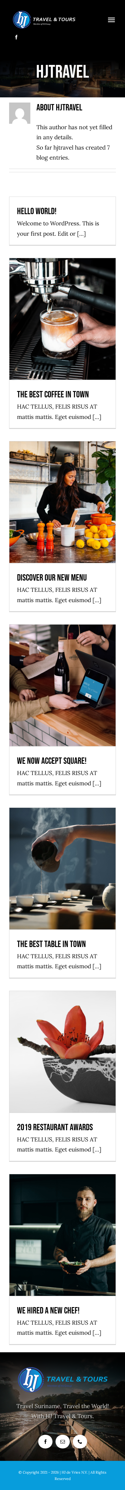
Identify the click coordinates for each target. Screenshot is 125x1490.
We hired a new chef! (62, 1224)
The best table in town (62, 858)
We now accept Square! (62, 675)
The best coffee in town (62, 308)
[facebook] (16, 37)
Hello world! (36, 211)
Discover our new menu (62, 492)
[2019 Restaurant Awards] (62, 1052)
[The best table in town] (62, 868)
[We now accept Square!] (62, 685)
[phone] (80, 1441)
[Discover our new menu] (62, 502)
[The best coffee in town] (62, 319)
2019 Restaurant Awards (62, 1041)
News (62, 330)
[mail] (63, 1441)
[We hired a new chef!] (62, 1235)
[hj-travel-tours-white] (44, 11)
